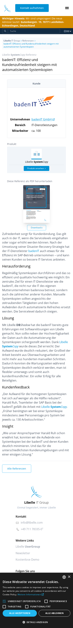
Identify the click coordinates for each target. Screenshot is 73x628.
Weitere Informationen (29, 594)
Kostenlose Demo (27, 559)
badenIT (33, 251)
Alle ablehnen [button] (54, 613)
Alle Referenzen (16, 468)
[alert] (36, 600)
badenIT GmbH (42, 119)
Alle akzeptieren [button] (19, 613)
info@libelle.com (32, 522)
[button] (36, 622)
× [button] (69, 577)
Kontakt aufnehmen (32, 8)
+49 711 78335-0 (31, 529)
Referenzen (28, 40)
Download (36, 227)
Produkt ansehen (35, 168)
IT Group (12, 40)
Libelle (54, 407)
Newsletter (23, 553)
